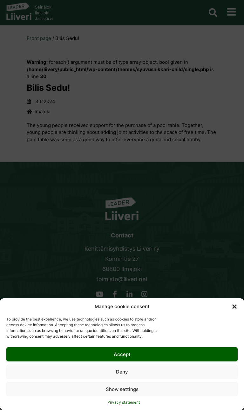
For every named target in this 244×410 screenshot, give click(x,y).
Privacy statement (123, 402)
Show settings (122, 389)
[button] (234, 306)
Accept (122, 354)
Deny (122, 372)
